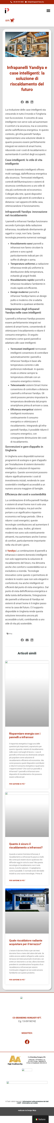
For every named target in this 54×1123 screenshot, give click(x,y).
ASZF (19, 1103)
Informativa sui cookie (30, 1103)
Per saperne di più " (17, 784)
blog (10, 634)
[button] (48, 11)
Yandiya (11, 550)
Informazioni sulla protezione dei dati (35, 1101)
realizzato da (22, 1110)
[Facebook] (27, 1042)
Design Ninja (31, 1110)
